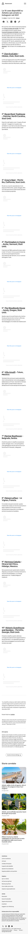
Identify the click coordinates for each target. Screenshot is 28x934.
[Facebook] (12, 926)
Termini (20, 930)
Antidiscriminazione (6, 863)
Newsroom (8, 3)
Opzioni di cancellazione (7, 868)
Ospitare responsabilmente (8, 889)
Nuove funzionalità (6, 899)
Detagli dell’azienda (6, 931)
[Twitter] (3, 926)
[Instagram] (6, 926)
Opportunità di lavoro (7, 901)
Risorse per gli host (6, 883)
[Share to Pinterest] (15, 22)
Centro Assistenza (6, 858)
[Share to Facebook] (3, 22)
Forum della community (7, 886)
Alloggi (17, 18)
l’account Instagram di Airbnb (10, 32)
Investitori (4, 904)
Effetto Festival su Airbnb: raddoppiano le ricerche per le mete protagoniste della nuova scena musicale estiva (13, 839)
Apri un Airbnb (5, 878)
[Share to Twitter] (7, 22)
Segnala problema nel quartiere (9, 871)
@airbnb (4, 46)
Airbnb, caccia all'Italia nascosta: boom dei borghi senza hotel (14, 812)
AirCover (4, 861)
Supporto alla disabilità (7, 866)
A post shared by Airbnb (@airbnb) (14, 107)
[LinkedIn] (9, 926)
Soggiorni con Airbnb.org (8, 906)
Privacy (15, 930)
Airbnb (5, 18)
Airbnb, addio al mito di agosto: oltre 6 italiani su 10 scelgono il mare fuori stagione (14, 786)
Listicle (13, 714)
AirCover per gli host (7, 881)
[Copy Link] (19, 22)
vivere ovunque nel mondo (11, 28)
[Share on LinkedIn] (11, 22)
